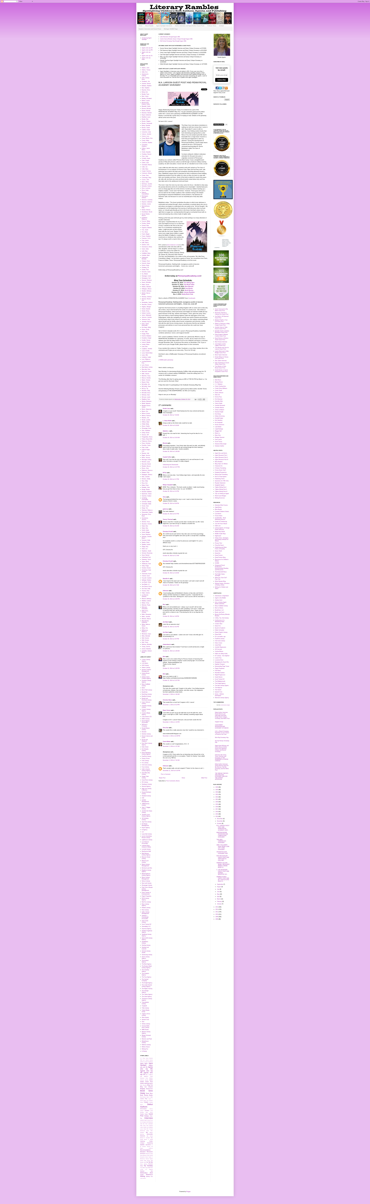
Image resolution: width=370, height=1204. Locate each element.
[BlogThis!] (200, 399)
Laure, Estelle (145, 350)
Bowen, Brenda (146, 110)
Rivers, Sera (145, 468)
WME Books (145, 1029)
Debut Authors (146, 1105)
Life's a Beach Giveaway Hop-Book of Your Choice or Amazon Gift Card (222, 732)
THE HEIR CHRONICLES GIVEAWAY (221, 841)
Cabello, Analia (146, 129)
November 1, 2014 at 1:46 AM (171, 694)
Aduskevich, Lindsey (145, 74)
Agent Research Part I (221, 455)
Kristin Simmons (219, 424)
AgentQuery (218, 507)
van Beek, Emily (146, 582)
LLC (143, 832)
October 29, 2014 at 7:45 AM (171, 415)
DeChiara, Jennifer (147, 184)
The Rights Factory (147, 988)
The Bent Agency (146, 964)
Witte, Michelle (146, 636)
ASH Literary (145, 665)
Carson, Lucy (145, 136)
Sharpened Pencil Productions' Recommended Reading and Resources (221, 568)
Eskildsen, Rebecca (145, 218)
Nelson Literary (146, 881)
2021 (217, 799)
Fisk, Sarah (145, 230)
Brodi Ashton (143, 1097)
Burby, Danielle (146, 125)
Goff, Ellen (145, 251)
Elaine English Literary (221, 632)
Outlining (142, 1141)
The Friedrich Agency (145, 974)
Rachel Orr (150, 1146)
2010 (217, 914)
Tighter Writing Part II (221, 489)
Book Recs (149, 1093)
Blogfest (150, 1086)
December (220, 818)
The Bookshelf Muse (221, 572)
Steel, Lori (144, 548)
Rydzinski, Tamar (146, 493)
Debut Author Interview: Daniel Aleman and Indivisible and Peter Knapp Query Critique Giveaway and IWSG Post (222, 715)
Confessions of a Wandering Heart (219, 620)
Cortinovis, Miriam (147, 173)
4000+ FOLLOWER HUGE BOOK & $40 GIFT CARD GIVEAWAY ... (223, 847)
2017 (217, 809)
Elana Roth (218, 634)
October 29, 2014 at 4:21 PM (171, 491)
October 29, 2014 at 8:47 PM (171, 514)
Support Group (219, 721)
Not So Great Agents (221, 476)
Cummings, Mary (146, 177)
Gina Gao (165, 727)
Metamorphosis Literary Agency (146, 874)
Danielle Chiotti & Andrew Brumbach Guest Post (222, 331)
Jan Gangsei (143, 1122)
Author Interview (144, 1083)
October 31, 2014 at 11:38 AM (171, 651)
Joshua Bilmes (219, 651)
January (219, 904)
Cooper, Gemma (146, 171)
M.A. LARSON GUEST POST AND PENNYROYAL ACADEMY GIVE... (223, 828)
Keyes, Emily (145, 329)
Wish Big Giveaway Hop (221, 737)
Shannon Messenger (220, 444)
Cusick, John (145, 179)
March (219, 899)
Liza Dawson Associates (145, 842)
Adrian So (142, 1061)
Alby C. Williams (149, 1074)
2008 (217, 919)
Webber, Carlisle (146, 600)
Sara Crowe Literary (145, 921)
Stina (164, 497)
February (219, 901)
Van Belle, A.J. (146, 584)
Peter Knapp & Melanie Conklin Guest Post (221, 335)
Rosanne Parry (149, 1153)
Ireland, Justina (146, 313)
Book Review (144, 1095)
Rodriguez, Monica (147, 474)
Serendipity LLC (146, 926)
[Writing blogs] (221, 236)
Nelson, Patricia (146, 415)
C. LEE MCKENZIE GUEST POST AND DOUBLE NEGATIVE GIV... (223, 872)
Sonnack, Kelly (146, 540)
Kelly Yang (142, 1125)
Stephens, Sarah (146, 551)
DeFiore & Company (144, 725)
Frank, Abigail (145, 234)
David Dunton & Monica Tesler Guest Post (221, 338)
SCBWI (217, 563)
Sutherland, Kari (146, 557)
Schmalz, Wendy (146, 501)
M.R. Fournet (150, 1128)
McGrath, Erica (146, 392)
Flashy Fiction (146, 758)
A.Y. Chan (142, 1058)
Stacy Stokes (143, 1164)
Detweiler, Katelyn (147, 186)
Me (147, 1132)
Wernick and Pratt (147, 1039)
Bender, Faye (145, 94)
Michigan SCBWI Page (171, 29)
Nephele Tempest (220, 664)
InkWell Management (145, 800)
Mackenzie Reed (144, 1130)
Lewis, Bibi (145, 355)
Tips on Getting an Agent (222, 493)
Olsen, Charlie (146, 426)
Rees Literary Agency (145, 904)
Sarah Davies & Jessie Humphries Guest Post (221, 370)
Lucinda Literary (146, 849)
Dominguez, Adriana (145, 196)
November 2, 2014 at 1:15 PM (171, 722)
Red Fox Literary (146, 902)
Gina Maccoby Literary (146, 773)
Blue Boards (218, 509)
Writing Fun (145, 1049)
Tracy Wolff (147, 1167)
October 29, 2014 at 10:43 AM (171, 437)
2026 (217, 787)
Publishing (150, 1143)
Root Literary (145, 910)
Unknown (165, 590)
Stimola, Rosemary (147, 553)
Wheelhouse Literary (145, 1041)
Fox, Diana (145, 232)
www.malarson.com (173, 245)
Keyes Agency (146, 827)
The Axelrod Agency (145, 961)
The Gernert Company (145, 980)
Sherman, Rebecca (147, 510)
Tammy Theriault (168, 519)
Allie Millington (144, 1076)
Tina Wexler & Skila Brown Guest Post (220, 367)
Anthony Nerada (144, 1080)
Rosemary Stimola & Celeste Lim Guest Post (221, 313)
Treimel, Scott (146, 576)
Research (142, 1151)
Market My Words (220, 531)
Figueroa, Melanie (147, 227)
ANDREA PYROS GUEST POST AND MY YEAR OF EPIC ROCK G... (223, 879)
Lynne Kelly (143, 1128)
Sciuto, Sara (145, 506)
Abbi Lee (142, 1060)
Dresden (144, 731)
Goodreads (191, 298)
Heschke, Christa (146, 304)
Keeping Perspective (221, 472)
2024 (217, 792)
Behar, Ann (145, 92)
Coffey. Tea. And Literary (222, 618)
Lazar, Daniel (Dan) (147, 353)
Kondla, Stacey (146, 340)
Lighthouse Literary (147, 839)
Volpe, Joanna (146, 593)
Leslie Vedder (143, 1127)
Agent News (144, 1063)
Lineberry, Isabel (146, 357)
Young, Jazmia (146, 646)
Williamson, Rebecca (145, 630)
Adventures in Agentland (222, 595)
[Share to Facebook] (204, 399)
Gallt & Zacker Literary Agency (146, 769)
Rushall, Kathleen (147, 491)
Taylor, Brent (145, 561)
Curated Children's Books (222, 511)
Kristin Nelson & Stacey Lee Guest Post (221, 357)
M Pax (164, 472)
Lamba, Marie (145, 344)
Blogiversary (149, 1088)
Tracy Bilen (142, 1167)
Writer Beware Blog (220, 581)
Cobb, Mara (145, 169)
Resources (150, 1151)
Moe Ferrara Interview (221, 342)
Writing (142, 1176)
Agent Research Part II (221, 457)
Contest (146, 1102)
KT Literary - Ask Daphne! (222, 655)
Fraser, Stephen (146, 236)
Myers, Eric (145, 411)
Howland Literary (146, 795)
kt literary (144, 1051)
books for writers (225, 240)
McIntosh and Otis (147, 868)
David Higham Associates (146, 721)
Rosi (164, 604)
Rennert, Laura (146, 461)
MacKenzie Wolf (146, 851)
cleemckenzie (167, 644)
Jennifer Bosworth (220, 405)
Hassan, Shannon (147, 280)
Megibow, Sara (146, 399)
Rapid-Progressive (220, 675)
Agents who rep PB (147, 50)
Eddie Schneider (219, 630)
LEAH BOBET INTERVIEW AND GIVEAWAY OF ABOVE (222, 726)
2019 (217, 804)
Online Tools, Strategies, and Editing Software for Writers (222, 539)
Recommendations (145, 1150)
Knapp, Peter (145, 333)
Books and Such (219, 612)
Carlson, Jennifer (146, 134)
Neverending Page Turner (222, 666)
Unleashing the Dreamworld (170, 464)
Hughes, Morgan (146, 306)
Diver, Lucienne (146, 188)
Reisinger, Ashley (146, 459)
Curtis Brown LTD (146, 716)
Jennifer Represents (220, 647)
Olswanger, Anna (146, 428)
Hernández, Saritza (147, 302)
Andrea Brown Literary (146, 674)
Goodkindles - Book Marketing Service (220, 518)
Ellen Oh (217, 394)
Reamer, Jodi (145, 453)
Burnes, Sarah (146, 127)
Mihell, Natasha (146, 403)
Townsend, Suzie (146, 573)
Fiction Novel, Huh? (220, 470)
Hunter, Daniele (146, 309)
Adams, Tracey (146, 70)
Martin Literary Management (146, 865)
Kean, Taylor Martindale (145, 324)
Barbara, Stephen (146, 85)
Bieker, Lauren (146, 100)
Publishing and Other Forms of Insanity (221, 548)
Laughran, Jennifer (147, 348)
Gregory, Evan (146, 261)
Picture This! (218, 543)
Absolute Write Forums (221, 505)
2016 (217, 811)
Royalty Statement (220, 483)
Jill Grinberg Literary (145, 819)
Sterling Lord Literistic (145, 948)
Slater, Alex (145, 526)
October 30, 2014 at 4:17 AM (171, 555)
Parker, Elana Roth (147, 439)
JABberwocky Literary (145, 804)
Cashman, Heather (147, 142)
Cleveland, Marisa (147, 164)
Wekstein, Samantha (144, 607)
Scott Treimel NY (146, 924)
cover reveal (143, 1178)
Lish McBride (150, 1127)
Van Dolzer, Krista (147, 586)
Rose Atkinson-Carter (145, 1155)
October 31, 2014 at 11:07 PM (171, 680)
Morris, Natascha (146, 409)
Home (140, 26)
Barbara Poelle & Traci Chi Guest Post (221, 320)
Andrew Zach (218, 600)
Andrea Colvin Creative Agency (146, 677)
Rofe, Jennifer (146, 476)
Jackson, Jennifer (147, 317)
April (218, 896)
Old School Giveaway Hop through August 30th (173, 41)
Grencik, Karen (146, 263)
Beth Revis (218, 380)
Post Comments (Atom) (173, 781)
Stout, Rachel (145, 555)
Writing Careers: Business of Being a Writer (222, 584)
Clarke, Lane (145, 162)
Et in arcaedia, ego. (220, 636)
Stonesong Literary (147, 954)
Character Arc (219, 466)
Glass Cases (218, 643)
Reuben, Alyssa (146, 466)
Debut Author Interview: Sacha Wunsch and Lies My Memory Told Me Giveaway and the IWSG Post (222, 767)
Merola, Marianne (146, 401)
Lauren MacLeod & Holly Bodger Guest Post (222, 351)
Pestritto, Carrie (146, 445)
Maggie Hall (218, 431)
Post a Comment (165, 774)
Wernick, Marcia (146, 618)
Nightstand (218, 535)
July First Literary (146, 822)
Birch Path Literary (147, 690)
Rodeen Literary (146, 907)
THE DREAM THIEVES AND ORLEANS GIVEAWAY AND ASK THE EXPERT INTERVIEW (221, 776)
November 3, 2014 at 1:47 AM (171, 746)
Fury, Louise (145, 240)
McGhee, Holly (146, 390)
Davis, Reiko (145, 181)
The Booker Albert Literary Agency (147, 966)
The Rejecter (218, 687)
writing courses (225, 245)
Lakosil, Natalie (146, 342)
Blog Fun (150, 1085)
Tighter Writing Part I (221, 487)
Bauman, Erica (146, 90)
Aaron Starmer (149, 1058)
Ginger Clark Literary (145, 777)
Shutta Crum (143, 1162)
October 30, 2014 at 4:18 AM (171, 573)
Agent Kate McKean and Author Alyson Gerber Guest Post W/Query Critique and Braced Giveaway (222, 748)
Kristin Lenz (166, 408)
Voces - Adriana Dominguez (219, 694)
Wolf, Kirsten (145, 640)
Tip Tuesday (148, 1165)
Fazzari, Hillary (146, 221)
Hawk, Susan (145, 284)
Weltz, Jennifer (146, 616)
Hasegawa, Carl (146, 278)
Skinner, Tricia (146, 521)
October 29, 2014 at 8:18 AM (171, 425)
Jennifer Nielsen (219, 407)
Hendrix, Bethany (146, 291)
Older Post (204, 778)
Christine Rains (167, 700)
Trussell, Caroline (146, 578)
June (218, 891)
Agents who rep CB (147, 48)
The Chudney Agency (145, 970)
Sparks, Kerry (145, 542)
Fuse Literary (145, 767)
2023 (217, 794)
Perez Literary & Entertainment (146, 893)
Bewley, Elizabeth (147, 98)
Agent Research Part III (221, 459)
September (220, 884)
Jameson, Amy (146, 319)
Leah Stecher (149, 1125)
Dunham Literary (146, 734)
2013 (217, 907)
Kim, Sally (145, 331)
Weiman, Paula (146, 605)
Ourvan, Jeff (145, 434)
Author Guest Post (146, 1081)
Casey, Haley (145, 140)
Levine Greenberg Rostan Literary (147, 836)
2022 (217, 797)
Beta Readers (143, 1085)
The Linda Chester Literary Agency (147, 985)
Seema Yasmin (149, 1158)
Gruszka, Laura (146, 271)
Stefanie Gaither (219, 446)
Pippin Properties (146, 896)
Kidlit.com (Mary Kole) (221, 653)
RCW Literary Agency (145, 899)
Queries (142, 1144)
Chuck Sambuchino (220, 386)
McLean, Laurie (146, 397)
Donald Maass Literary (146, 728)
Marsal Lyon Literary (145, 861)
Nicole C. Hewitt (148, 1139)
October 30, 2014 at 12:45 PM (171, 599)
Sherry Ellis (150, 1160)
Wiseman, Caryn (146, 634)
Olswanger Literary (147, 885)
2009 (217, 916)
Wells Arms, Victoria (145, 611)
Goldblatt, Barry (146, 253)
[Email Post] (195, 399)
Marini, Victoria (146, 380)
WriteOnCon (149, 1174)
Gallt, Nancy (145, 242)
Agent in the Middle (220, 598)
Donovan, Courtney (147, 199)
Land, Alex (145, 346)
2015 (217, 814)
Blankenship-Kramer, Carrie (146, 103)
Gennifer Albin (219, 401)
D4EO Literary (146, 718)
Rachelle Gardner (220, 672)
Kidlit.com (218, 525)
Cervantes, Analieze (145, 145)
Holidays (146, 1116)
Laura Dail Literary (147, 834)
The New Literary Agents (222, 685)
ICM (143, 798)
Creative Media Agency (146, 713)
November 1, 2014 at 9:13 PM (171, 704)
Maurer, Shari (145, 382)
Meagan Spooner (219, 437)
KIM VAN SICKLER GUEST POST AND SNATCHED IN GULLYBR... (223, 858)
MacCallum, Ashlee (147, 367)
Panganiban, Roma (147, 437)
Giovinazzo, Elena (147, 246)
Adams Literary (146, 667)
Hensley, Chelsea (146, 296)
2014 (217, 816)
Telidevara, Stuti (146, 563)
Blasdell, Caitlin (146, 106)
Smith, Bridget (146, 532)
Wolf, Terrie (145, 642)
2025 (217, 789)
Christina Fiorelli (168, 531)
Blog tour (143, 1087)
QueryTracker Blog (220, 557)
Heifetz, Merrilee (146, 286)
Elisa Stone (149, 1112)
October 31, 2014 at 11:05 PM (171, 668)
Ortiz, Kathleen (146, 430)
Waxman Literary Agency (222, 697)
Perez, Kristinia (146, 443)
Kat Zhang (218, 414)
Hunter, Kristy (145, 311)
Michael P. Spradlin (145, 1137)
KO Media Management (145, 824)
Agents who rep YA (147, 55)
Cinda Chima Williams (221, 388)
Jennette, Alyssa (146, 321)
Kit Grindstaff (218, 422)
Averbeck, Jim (146, 81)
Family (142, 1114)
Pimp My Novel (219, 545)
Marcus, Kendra (146, 378)
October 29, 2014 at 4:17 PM (171, 479)
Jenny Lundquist (219, 409)
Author (151, 1080)
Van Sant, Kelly (146, 588)
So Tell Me (149, 1162)
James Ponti (150, 1120)
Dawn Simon (166, 710)
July (218, 889)
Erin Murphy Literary (145, 749)
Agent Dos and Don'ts (221, 453)
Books (151, 1095)
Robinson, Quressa (147, 470)
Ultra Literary (145, 1017)
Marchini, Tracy (146, 375)
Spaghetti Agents (220, 485)
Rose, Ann (145, 483)
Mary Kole (218, 435)
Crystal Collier (167, 457)
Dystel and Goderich (145, 740)
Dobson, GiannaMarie (145, 193)
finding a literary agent (226, 242)
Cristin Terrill (218, 390)
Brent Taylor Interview (221, 355)
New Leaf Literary (146, 883)
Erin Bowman (218, 399)
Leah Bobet (218, 426)
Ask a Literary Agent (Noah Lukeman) (220, 602)
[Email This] (199, 399)
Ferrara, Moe (145, 225)
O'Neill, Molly (145, 424)
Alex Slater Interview (221, 360)
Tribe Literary (145, 1008)
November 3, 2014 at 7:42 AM (171, 760)
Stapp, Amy (145, 546)
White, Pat (145, 628)
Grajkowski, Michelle (145, 258)
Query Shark (218, 551)
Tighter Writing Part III (221, 491)
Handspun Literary (147, 784)
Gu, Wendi (145, 274)
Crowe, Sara (145, 175)
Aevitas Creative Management (146, 670)
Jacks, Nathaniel (146, 315)
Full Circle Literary (147, 765)
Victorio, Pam (145, 590)
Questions (148, 1144)
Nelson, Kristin (146, 413)
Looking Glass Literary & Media (146, 846)
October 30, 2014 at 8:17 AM (171, 585)
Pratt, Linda (145, 447)
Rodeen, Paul (145, 472)
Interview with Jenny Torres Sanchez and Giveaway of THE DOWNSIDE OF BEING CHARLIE (221, 758)
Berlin (143, 688)
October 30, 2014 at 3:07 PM (171, 639)
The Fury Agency (146, 977)
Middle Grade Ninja (220, 533)
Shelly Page (143, 1160)
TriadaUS (144, 1006)
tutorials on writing (225, 241)
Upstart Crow (145, 1019)
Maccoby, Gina (146, 369)
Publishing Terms (220, 478)
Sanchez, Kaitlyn (146, 496)
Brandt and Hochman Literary (147, 699)
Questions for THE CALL (222, 481)
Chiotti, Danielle (146, 152)
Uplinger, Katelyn (146, 580)
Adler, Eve (145, 72)
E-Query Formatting (220, 468)
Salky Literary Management (145, 912)
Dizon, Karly (145, 190)
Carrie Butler (166, 741)
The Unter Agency (147, 996)
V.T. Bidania (149, 1169)
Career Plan (143, 1098)
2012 (217, 909)
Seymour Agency (146, 928)
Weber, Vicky (145, 603)
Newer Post (162, 778)
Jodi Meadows (149, 1122)
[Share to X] (202, 399)
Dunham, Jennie (146, 204)
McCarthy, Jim (146, 384)
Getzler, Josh (145, 244)
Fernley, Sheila (146, 223)
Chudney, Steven (146, 154)
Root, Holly (145, 481)
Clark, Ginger (145, 160)
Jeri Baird (166, 622)
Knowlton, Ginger (146, 338)
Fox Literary (145, 762)
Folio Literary (145, 760)
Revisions (142, 1153)
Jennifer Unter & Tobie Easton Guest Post (221, 328)
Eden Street (145, 747)
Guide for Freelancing (221, 521)
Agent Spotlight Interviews (164, 26)
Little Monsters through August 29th (170, 37)
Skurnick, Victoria (147, 524)
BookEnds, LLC (219, 610)
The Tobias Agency (147, 994)
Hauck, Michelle (146, 282)
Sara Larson (218, 439)
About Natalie (149, 26)
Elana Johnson (219, 392)
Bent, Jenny (145, 96)
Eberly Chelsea (146, 209)
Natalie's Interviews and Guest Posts (150, 29)
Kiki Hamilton (218, 420)
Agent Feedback (149, 1061)
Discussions (143, 1108)
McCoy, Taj (145, 388)
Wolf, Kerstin (145, 638)
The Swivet (218, 689)
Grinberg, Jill (145, 267)
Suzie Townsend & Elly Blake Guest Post (221, 309)
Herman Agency (146, 786)
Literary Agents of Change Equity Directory (222, 528)
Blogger (188, 1191)
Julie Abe (142, 1123)
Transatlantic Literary (145, 1003)
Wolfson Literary (146, 1044)
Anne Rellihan (149, 1078)
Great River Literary (147, 780)
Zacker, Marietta (146, 648)
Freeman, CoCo (146, 238)
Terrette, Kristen (146, 568)
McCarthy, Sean (146, 386)
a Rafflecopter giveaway (166, 360)
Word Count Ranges (220, 495)
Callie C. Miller (149, 1097)
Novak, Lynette (146, 420)
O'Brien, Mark (145, 422)
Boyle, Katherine (146, 115)
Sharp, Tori (145, 508)
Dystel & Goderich (220, 628)
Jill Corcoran (218, 649)
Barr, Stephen (145, 87)
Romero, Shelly (146, 479)
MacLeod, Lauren (146, 371)
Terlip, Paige (145, 565)
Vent (143, 1021)
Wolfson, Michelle (147, 644)
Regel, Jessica (146, 455)
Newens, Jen (145, 417)
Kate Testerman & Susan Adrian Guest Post (222, 363)
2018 (217, 806)
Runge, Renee (146, 489)
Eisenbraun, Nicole (147, 212)
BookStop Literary (147, 694)
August (219, 886)
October (219, 823)
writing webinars (225, 239)
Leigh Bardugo (219, 429)
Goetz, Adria (145, 249)
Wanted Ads (146, 1171)
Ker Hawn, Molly (146, 327)
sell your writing (225, 244)
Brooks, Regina (146, 121)
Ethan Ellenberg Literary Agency (146, 753)
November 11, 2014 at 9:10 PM (171, 770)
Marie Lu (217, 433)
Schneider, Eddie (146, 503)
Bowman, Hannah (147, 112)
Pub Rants (218, 670)
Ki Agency (144, 829)
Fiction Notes (218, 515)
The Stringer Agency (145, 991)
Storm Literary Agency (146, 957)
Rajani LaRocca (146, 1148)
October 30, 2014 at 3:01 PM (171, 626)
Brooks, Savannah (147, 123)
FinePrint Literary (146, 756)
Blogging (142, 1088)
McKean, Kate (146, 395)
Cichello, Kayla (146, 158)
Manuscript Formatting (221, 474)
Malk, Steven (145, 373)
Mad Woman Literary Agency (146, 854)
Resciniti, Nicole (146, 464)
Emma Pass (218, 397)
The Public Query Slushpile (220, 574)
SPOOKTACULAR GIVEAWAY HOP (222, 852)
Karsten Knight (219, 412)
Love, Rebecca (146, 359)
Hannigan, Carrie (146, 276)
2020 (217, 801)
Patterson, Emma (147, 441)
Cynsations (218, 513)
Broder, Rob (145, 119)
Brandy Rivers (219, 382)
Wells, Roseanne (146, 614)
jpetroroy (165, 509)
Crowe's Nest (218, 623)
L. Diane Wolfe (167, 420)
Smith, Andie (145, 530)
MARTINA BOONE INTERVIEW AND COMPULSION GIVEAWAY (222, 835)
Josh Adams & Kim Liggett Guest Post (220, 344)
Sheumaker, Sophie (147, 512)
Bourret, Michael (146, 108)
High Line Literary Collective (146, 789)
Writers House (146, 1047)
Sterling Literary (146, 945)
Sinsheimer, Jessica (145, 518)
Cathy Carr (145, 1100)
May (218, 894)
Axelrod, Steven (146, 83)
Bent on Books (219, 608)
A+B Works (145, 663)
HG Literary (145, 782)
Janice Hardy (218, 403)
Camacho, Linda (146, 132)
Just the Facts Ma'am (221, 523)
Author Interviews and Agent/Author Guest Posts (189, 26)
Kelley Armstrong (220, 416)
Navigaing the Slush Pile (222, 662)
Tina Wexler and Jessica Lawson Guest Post (222, 348)
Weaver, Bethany (146, 598)
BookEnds (145, 692)
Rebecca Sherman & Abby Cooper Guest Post (222, 324)
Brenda (165, 443)
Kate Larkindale (149, 1123)
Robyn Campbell (168, 484)
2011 (217, 911)
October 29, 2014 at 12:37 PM (171, 467)
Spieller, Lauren (146, 544)
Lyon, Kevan (145, 365)
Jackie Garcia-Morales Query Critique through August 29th (176, 39)
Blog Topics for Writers (221, 463)
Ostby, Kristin (145, 432)
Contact (221, 26)
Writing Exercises (220, 498)
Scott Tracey (218, 441)
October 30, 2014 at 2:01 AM (171, 526)
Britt (164, 656)
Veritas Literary (146, 1023)
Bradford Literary (146, 696)
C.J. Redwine (218, 384)
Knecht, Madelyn (146, 336)
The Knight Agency (147, 983)
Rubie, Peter (145, 485)
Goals (146, 1114)
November (220, 821)
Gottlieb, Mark (146, 255)
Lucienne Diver (219, 660)
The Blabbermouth (220, 681)
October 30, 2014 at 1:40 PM (171, 616)
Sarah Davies (218, 677)
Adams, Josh (145, 67)
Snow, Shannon (146, 534)
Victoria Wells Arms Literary (145, 1026)
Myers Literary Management (146, 878)
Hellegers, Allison (146, 289)
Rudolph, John (146, 487)
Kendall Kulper (219, 418)
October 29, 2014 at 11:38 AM (171, 451)
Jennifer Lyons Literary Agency (146, 815)
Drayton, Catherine (147, 202)
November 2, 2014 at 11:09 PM (171, 736)
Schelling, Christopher (145, 498)
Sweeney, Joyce (146, 559)
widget (228, 704)
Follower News (211, 26)
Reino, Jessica (146, 457)
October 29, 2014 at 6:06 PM (171, 503)
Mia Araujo (150, 1136)
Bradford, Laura (146, 117)
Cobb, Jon (144, 167)
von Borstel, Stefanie (145, 595)
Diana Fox (218, 626)
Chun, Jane (145, 156)
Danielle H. (166, 578)
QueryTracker (219, 555)
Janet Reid (218, 645)
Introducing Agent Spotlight (146, 38)
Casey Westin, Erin (147, 138)
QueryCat (217, 553)
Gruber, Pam (145, 269)
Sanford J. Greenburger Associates (145, 917)
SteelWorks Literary (145, 942)
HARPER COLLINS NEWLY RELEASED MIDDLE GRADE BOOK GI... (223, 865)
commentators (223, 704)
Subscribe (221, 80)
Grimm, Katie (145, 265)
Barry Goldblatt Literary (221, 605)
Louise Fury (218, 658)
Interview (148, 1118)
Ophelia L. (166, 431)
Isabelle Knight (143, 1120)
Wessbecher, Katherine (145, 621)
